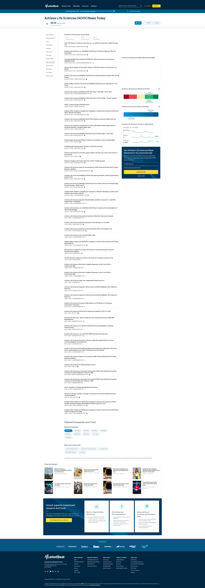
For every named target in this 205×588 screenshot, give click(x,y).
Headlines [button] (94, 6)
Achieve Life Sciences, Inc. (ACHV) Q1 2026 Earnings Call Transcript (86, 334)
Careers (76, 568)
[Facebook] (48, 571)
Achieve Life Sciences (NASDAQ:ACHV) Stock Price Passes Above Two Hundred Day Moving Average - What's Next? (91, 184)
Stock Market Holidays (121, 568)
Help (78, 572)
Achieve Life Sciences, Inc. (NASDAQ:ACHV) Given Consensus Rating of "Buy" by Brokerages (90, 52)
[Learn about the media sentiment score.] (159, 89)
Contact (76, 570)
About (75, 559)
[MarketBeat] (51, 6)
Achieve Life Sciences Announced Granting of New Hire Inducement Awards (88, 216)
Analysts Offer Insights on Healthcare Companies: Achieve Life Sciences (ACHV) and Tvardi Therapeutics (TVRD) (91, 410)
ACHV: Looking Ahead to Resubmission (76, 104)
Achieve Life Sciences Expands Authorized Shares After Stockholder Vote (88, 229)
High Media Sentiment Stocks (88, 448)
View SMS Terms (141, 175)
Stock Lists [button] (85, 6)
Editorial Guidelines (79, 562)
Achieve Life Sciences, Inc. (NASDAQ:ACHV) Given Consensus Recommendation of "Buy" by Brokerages (90, 208)
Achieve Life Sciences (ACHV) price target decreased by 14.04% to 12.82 (87, 311)
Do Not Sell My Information (137, 564)
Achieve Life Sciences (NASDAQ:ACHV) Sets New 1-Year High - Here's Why (88, 92)
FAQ (75, 572)
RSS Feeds (133, 568)
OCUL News (95, 434)
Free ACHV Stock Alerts (134, 11)
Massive (82, 583)
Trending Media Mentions (72, 448)
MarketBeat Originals (71, 452)
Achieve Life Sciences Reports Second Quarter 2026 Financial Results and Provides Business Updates (91, 168)
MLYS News (68, 437)
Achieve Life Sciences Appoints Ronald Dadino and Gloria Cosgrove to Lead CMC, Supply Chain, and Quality (90, 200)
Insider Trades (119, 566)
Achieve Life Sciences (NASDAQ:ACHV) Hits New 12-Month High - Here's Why (88, 133)
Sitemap (133, 572)
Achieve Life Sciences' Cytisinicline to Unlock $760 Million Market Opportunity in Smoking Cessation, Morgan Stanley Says (90, 126)
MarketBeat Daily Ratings (93, 562)
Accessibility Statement (137, 562)
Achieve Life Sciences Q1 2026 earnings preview (79, 364)
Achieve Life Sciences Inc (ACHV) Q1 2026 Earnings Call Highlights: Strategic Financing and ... (88, 326)
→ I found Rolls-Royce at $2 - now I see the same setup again (80, 11)
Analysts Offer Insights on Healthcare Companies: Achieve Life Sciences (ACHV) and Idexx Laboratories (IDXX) (91, 112)
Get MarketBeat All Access (59, 520)
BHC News (103, 430)
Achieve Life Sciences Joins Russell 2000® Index (80, 235)
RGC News (94, 430)
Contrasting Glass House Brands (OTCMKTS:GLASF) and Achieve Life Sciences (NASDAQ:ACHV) (89, 60)
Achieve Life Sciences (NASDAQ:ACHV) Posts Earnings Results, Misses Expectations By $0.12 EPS (91, 176)
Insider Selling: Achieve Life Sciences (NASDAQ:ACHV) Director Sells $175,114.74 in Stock (90, 84)
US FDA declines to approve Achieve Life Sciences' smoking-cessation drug (88, 258)
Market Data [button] (76, 6)
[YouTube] (51, 571)
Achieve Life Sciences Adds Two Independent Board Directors (84, 280)
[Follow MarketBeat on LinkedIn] (53, 571)
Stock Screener (107, 568)
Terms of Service (135, 570)
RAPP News (86, 434)
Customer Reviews (92, 566)
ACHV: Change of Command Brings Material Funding (80, 387)
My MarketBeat (106, 566)
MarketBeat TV (91, 564)
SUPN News (68, 430)
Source (66, 37)
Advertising (134, 559)
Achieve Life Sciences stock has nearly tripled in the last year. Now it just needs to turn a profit (90, 153)
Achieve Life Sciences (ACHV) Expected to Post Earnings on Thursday (86, 222)
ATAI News (77, 430)
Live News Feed (103, 448)
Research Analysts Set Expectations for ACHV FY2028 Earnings (84, 161)
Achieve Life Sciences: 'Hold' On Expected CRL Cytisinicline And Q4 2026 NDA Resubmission (89, 318)
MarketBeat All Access (92, 559)
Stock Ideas (82, 452)
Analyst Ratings (120, 559)
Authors (76, 564)
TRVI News (86, 430)
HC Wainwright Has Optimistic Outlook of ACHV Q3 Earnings (83, 146)
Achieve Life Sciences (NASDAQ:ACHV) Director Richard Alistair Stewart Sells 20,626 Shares (91, 76)
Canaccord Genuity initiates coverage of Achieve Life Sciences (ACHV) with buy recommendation (90, 394)
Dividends (118, 562)
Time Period (95, 37)
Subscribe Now (141, 172)
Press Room (77, 566)
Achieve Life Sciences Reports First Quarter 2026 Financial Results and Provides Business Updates (90, 357)
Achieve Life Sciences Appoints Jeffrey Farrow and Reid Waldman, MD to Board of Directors (90, 287)
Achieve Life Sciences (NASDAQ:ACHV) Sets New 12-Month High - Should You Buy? (90, 98)
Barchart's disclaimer (95, 585)
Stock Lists (106, 559)
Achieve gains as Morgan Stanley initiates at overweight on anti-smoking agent (89, 140)
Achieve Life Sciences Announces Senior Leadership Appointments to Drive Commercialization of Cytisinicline (88, 341)
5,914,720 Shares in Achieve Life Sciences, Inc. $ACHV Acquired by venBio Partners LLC (91, 44)
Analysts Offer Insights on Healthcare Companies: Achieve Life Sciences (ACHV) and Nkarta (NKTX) (91, 242)
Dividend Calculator (108, 564)
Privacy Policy (134, 566)
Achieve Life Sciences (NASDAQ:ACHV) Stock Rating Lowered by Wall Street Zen (90, 119)
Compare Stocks (107, 562)
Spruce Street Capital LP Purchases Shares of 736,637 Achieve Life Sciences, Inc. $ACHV (90, 68)
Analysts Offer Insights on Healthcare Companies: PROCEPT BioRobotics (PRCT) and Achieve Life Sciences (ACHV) (91, 192)
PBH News (68, 434)
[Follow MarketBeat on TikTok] (58, 571)
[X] (45, 571)
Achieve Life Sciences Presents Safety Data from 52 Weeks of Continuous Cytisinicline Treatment (88, 304)
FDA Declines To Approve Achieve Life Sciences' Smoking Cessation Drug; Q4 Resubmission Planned (89, 250)
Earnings (118, 564)
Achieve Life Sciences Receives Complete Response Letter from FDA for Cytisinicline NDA (87, 265)
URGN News (77, 434)
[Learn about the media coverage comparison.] (159, 106)
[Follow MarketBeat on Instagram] (56, 571)
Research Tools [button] (66, 6)
